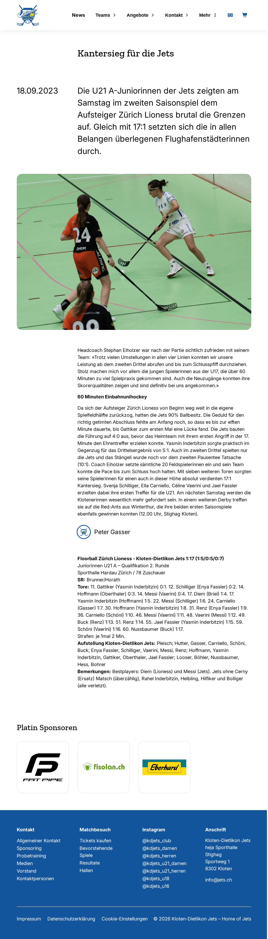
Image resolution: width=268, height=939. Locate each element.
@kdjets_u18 (155, 878)
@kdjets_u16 (155, 886)
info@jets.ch (218, 880)
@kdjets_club (156, 840)
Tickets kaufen (95, 840)
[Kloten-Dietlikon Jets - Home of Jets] (28, 15)
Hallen (86, 870)
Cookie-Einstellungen (125, 918)
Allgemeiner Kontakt (38, 840)
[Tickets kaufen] (230, 15)
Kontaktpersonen (35, 878)
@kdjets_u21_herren (164, 871)
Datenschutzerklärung (71, 918)
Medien (25, 863)
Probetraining (31, 855)
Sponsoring (29, 848)
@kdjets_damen (159, 848)
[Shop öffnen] (245, 15)
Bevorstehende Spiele (96, 851)
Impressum (29, 918)
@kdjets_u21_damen (164, 863)
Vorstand (26, 871)
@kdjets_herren (159, 855)
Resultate (90, 863)
